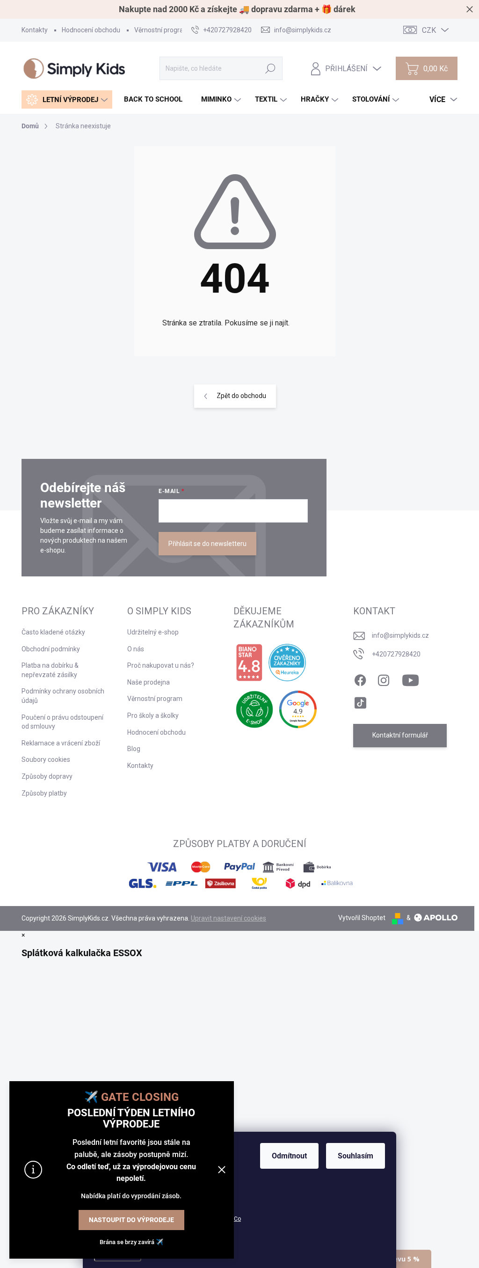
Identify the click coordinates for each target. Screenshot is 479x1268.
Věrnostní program (161, 30)
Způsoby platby (44, 793)
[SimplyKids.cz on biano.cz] (249, 662)
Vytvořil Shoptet (361, 918)
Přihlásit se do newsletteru (207, 543)
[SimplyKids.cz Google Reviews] (298, 709)
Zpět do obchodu (241, 395)
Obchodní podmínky (51, 649)
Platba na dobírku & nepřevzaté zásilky (50, 670)
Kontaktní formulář (400, 735)
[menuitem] (67, 99)
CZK (429, 30)
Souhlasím (355, 1155)
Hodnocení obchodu (91, 30)
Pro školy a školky (153, 715)
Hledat (270, 68)
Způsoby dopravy (47, 776)
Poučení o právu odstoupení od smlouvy (62, 722)
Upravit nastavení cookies (228, 918)
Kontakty (35, 30)
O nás (135, 649)
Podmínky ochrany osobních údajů (63, 695)
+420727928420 (396, 654)
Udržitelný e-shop (153, 632)
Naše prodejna (148, 682)
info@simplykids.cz (400, 635)
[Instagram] (384, 678)
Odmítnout (289, 1155)
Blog (133, 748)
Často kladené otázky (53, 632)
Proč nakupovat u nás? (160, 665)
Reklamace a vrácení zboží (61, 743)
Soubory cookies (46, 759)
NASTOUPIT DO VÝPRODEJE (131, 1220)
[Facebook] (360, 678)
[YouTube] (410, 678)
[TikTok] (360, 701)
